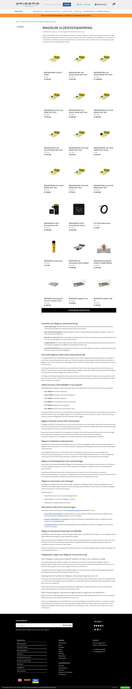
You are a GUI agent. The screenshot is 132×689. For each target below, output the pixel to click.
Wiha (60, 645)
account (79, 15)
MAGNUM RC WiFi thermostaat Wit (51, 224)
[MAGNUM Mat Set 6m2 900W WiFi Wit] (103, 171)
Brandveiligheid (22, 650)
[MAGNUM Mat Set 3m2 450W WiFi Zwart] (103, 134)
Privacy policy (63, 668)
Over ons (61, 670)
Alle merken (62, 643)
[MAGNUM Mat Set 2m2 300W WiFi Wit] (103, 96)
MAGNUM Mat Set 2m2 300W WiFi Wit (103, 111)
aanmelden (101, 4)
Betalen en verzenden (66, 672)
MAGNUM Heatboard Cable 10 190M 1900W (103, 262)
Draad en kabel (67, 11)
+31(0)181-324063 (99, 649)
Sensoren (20, 654)
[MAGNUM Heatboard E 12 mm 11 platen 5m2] (53, 284)
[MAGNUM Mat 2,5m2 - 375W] (53, 58)
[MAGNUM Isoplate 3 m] (78, 285)
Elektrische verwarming (52, 11)
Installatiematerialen (24, 657)
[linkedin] (97, 629)
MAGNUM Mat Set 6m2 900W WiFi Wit (103, 186)
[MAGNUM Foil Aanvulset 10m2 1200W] (78, 247)
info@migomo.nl (99, 651)
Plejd (60, 649)
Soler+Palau (62, 658)
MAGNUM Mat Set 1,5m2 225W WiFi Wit (78, 73)
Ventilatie (20, 664)
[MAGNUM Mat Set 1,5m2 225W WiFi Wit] (78, 58)
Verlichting (77, 11)
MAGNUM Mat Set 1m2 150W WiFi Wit (53, 111)
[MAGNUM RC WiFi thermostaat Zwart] (78, 209)
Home (18, 22)
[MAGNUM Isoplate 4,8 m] (103, 285)
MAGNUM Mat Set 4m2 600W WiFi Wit (53, 186)
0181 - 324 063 (84, 4)
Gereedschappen (22, 647)
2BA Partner (62, 674)
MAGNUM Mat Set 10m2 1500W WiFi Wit (103, 73)
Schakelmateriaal (89, 11)
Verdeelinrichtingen (103, 11)
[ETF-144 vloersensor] (103, 209)
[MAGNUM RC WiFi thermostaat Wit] (53, 209)
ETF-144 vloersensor (102, 223)
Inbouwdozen (21, 671)
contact (61, 666)
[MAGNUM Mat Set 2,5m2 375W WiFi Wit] (78, 96)
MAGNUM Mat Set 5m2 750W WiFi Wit (78, 186)
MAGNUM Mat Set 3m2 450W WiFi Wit (78, 149)
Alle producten (37, 11)
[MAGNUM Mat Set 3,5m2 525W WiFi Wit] (53, 134)
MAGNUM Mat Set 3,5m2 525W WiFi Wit (53, 149)
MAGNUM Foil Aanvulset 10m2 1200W (79, 262)
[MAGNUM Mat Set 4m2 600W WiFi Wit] (53, 171)
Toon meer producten (78, 310)
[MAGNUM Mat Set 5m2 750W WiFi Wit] (78, 171)
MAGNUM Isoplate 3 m (78, 298)
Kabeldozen (20, 667)
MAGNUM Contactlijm (53, 261)
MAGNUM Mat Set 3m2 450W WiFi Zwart (103, 149)
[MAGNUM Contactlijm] (54, 247)
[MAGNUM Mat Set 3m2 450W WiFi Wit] (78, 134)
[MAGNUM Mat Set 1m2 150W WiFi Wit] (53, 96)
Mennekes (62, 656)
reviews (98, 622)
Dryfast (61, 651)
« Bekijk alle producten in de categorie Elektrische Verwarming (63, 32)
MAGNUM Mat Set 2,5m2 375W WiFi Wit (78, 111)
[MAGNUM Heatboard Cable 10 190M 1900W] (103, 247)
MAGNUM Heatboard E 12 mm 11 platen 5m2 (53, 299)
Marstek (61, 654)
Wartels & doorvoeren (24, 661)
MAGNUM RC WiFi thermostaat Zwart (77, 224)
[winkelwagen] (113, 4)
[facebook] (95, 629)
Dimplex (61, 647)
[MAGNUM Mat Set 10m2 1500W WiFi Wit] (103, 58)
